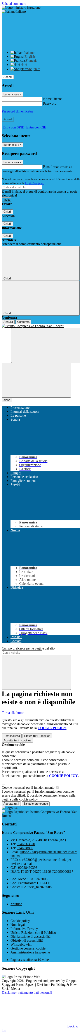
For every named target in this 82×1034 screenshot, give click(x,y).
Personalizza (11, 735)
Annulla (8, 321)
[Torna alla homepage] (41, 326)
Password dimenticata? (17, 111)
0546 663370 (26, 844)
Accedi (7, 77)
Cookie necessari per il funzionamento (28, 787)
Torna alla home (13, 712)
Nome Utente (52, 99)
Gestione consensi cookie (27, 948)
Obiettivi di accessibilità (26, 940)
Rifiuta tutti (37, 735)
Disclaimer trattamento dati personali (27, 992)
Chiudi (7, 211)
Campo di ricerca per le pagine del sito (28, 648)
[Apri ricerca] (45, 345)
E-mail (47, 167)
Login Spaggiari (34, 183)
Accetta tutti (17, 740)
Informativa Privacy (24, 928)
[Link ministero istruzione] (21, 7)
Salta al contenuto (14, 3)
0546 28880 (25, 848)
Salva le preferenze (35, 803)
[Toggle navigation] (36, 380)
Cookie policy (20, 921)
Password (49, 103)
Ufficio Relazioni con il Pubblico (33, 932)
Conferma (23, 321)
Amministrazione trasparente (30, 952)
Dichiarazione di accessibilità (30, 936)
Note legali (18, 925)
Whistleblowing (21, 944)
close (6, 400)
